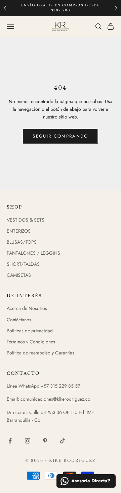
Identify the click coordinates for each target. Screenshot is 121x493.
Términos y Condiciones (31, 341)
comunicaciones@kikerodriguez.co (55, 399)
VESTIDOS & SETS (25, 220)
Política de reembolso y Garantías (40, 352)
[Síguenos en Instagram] (27, 440)
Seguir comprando (60, 136)
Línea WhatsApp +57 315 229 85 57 (43, 386)
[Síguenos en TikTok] (62, 440)
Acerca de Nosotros (27, 308)
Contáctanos (19, 319)
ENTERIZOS (19, 231)
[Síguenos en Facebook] (10, 440)
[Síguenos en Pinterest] (45, 440)
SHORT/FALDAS (23, 264)
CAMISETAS (19, 275)
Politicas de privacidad (30, 330)
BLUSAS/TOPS (22, 242)
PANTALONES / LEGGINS (33, 253)
